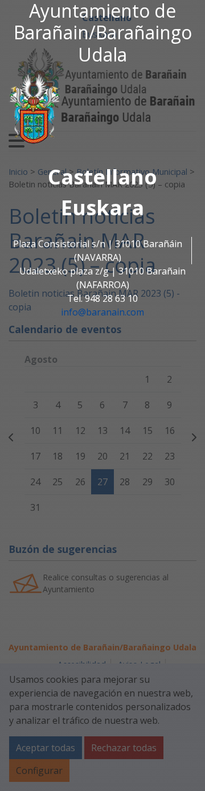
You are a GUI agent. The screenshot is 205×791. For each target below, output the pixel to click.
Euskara (102, 208)
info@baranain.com (102, 312)
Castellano (102, 177)
